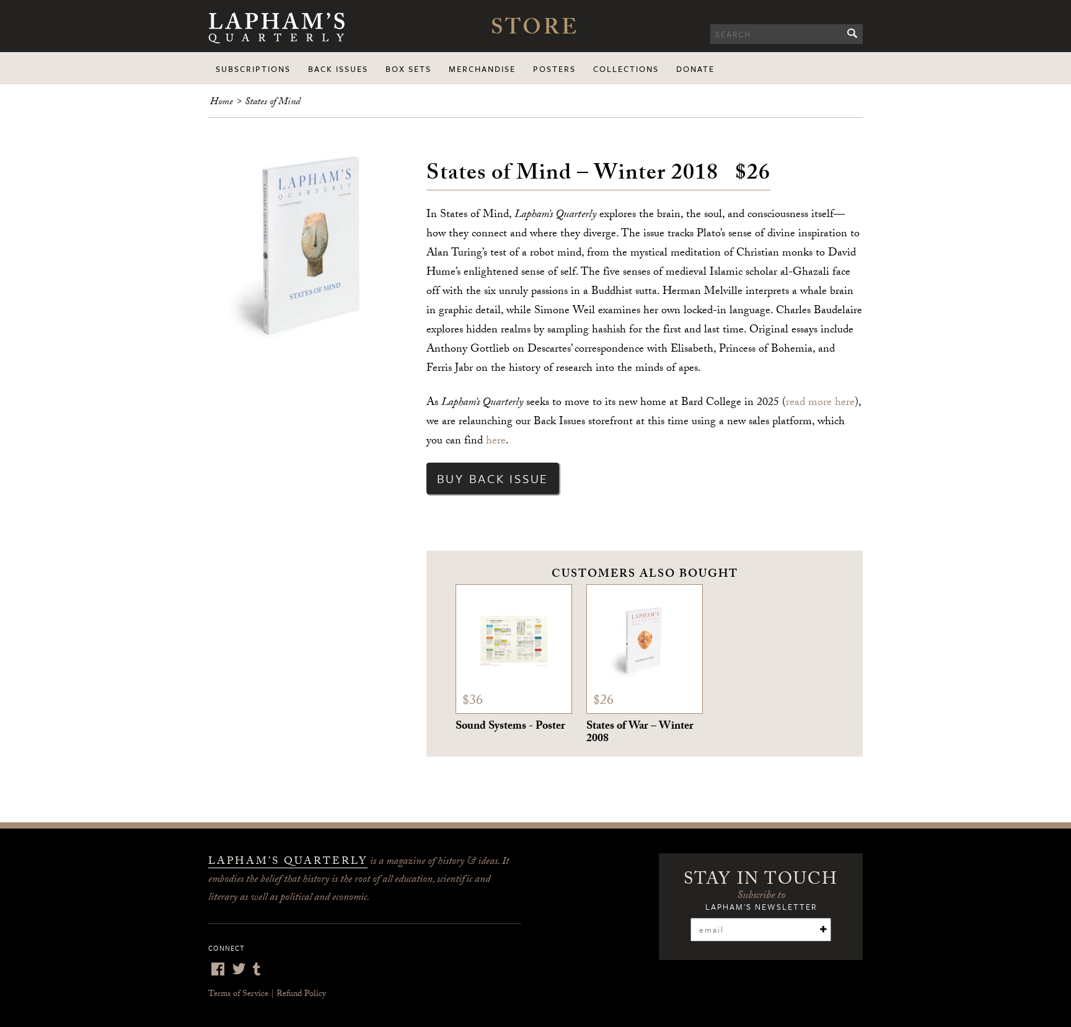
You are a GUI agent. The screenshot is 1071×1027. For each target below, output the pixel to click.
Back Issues (338, 69)
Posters (554, 69)
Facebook (217, 969)
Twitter (238, 969)
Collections (626, 69)
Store (535, 30)
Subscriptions (253, 69)
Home (221, 102)
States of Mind (273, 102)
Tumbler (256, 969)
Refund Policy (301, 994)
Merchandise (482, 69)
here (496, 441)
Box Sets (408, 69)
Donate (695, 69)
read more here (820, 403)
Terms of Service (238, 994)
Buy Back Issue (493, 478)
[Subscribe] (823, 929)
